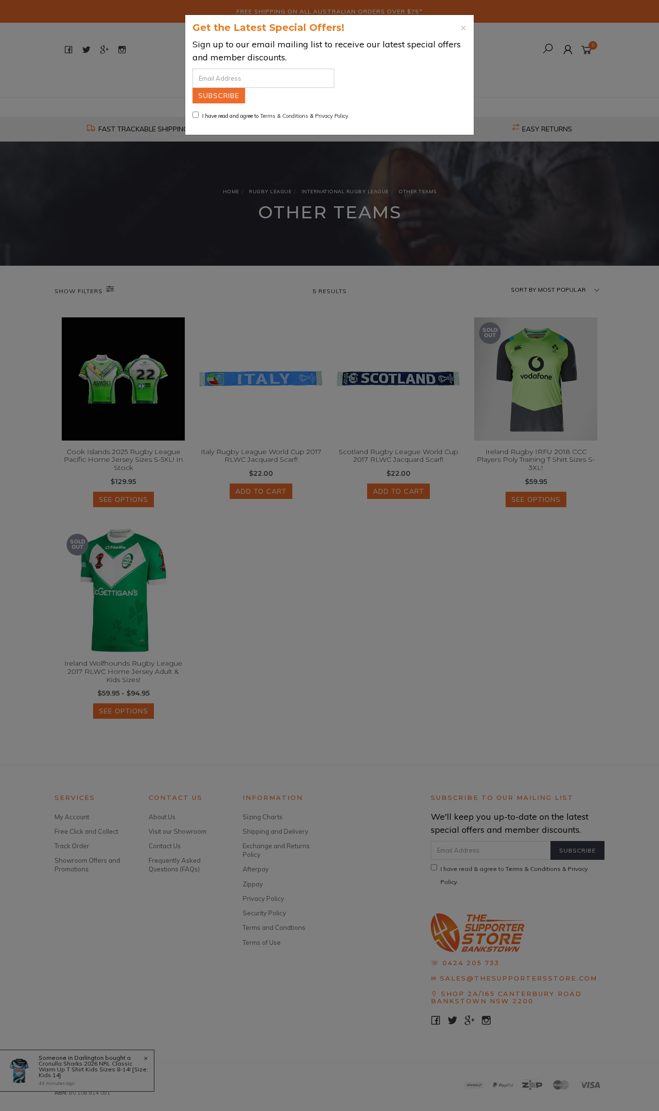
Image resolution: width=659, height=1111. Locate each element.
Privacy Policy (331, 116)
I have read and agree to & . (276, 116)
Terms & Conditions (284, 116)
